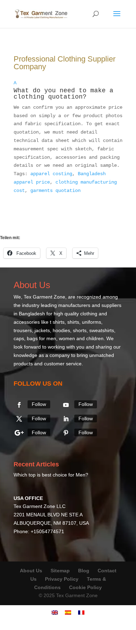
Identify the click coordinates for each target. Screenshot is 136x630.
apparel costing (51, 174)
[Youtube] (65, 404)
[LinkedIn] (65, 418)
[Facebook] (19, 404)
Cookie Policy (85, 587)
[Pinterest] (65, 432)
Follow (39, 404)
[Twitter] (19, 418)
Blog (84, 570)
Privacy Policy (61, 579)
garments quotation (55, 190)
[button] (68, 91)
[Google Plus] (19, 432)
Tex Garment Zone (44, 297)
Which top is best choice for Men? (51, 475)
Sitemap (60, 570)
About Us (31, 570)
